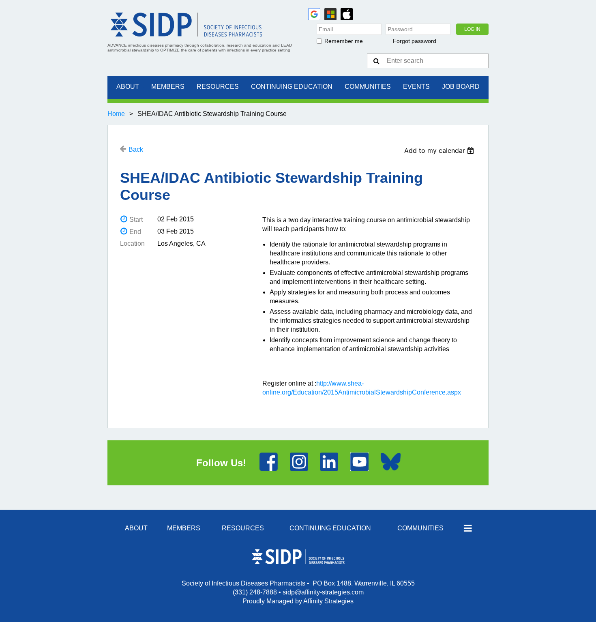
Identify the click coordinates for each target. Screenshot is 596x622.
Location (132, 243)
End (135, 231)
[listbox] (440, 150)
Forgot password (414, 41)
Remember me (343, 41)
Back (136, 149)
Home (116, 113)
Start (136, 219)
